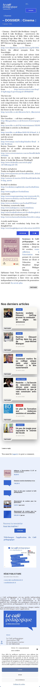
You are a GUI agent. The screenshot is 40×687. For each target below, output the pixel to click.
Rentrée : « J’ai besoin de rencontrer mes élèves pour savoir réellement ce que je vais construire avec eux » (26, 388)
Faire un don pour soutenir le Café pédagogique (25, 491)
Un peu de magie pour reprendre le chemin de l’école (26, 430)
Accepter (20, 669)
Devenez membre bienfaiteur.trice (24, 481)
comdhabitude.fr (10, 582)
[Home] (11, 12)
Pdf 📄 (34, 233)
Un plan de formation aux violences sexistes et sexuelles (26, 411)
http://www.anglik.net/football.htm (15, 192)
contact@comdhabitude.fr (13, 580)
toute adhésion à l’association (30, 252)
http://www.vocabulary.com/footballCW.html (19, 198)
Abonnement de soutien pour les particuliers (25, 501)
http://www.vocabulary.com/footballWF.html (18, 203)
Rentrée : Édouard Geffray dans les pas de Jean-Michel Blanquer (26, 340)
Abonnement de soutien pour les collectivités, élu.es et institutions (25, 512)
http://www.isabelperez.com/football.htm (17, 208)
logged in (15, 454)
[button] (37, 649)
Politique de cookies (19, 684)
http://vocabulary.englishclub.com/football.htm (20, 187)
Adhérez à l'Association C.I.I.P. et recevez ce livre (25, 471)
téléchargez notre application (17, 609)
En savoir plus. (17, 283)
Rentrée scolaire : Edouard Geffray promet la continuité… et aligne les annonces (26, 317)
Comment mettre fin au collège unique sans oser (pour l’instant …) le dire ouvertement (26, 363)
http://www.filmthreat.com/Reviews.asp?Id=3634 (20, 48)
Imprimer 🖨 (22, 233)
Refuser (20, 674)
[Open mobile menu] (27, 4)
